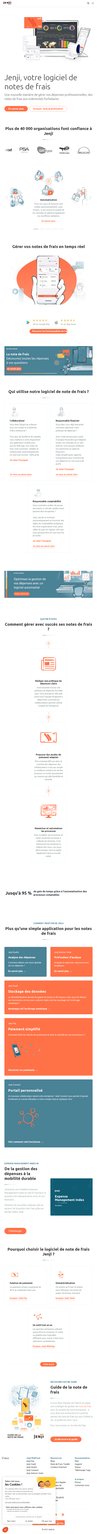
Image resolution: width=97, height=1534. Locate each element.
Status (78, 1467)
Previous (7, 197)
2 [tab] (42, 229)
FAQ (77, 1461)
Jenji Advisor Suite (34, 1473)
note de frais (85, 1406)
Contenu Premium (59, 1467)
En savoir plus (16, 108)
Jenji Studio (31, 1467)
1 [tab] (35, 229)
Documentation (82, 1458)
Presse (78, 1482)
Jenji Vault (31, 1464)
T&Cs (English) (57, 1497)
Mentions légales (58, 1482)
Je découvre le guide (65, 1439)
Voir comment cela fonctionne (24, 1141)
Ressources (56, 1458)
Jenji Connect (32, 1470)
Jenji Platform (33, 1458)
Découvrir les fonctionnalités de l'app (49, 331)
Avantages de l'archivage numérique (28, 1008)
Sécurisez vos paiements (21, 1070)
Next (89, 197)
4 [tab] (54, 229)
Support (78, 1464)
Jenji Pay (30, 1461)
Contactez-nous (82, 1485)
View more (48, 1364)
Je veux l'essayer (42, 541)
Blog (53, 1461)
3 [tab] (48, 229)
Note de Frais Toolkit (60, 1464)
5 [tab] (61, 229)
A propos (79, 1479)
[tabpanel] (48, 198)
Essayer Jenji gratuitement (48, 108)
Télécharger (15, 1230)
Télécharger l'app (82, 1470)
